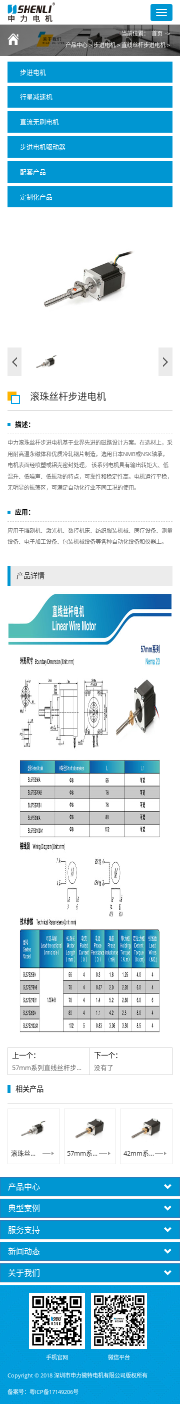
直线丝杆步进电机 (144, 45)
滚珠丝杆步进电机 (33, 1153)
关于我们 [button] (24, 1273)
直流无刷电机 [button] (39, 121)
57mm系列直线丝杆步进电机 (89, 1153)
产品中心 (77, 45)
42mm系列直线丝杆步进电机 (146, 1153)
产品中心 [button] (24, 1187)
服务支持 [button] (24, 1230)
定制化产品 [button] (36, 196)
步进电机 (105, 45)
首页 (157, 34)
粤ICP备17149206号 (54, 1391)
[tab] (90, 72)
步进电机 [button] (33, 72)
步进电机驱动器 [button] (43, 146)
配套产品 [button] (33, 171)
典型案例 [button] (24, 1208)
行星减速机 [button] (36, 96)
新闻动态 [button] (24, 1251)
